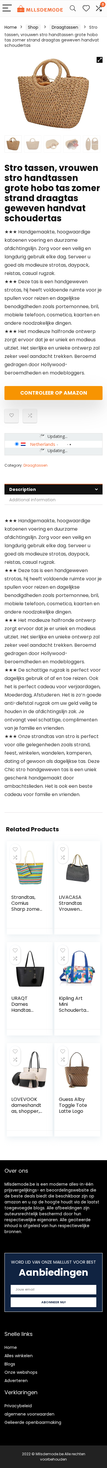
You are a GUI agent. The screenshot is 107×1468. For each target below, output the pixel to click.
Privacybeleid (18, 1406)
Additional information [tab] (32, 500)
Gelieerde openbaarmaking (32, 1422)
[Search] (73, 8)
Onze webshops (20, 1372)
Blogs (9, 1364)
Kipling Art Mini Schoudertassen (75, 1007)
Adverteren (16, 1381)
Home (10, 27)
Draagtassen (65, 27)
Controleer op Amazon (53, 392)
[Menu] (7, 8)
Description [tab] (22, 489)
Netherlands (42, 444)
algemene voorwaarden (29, 1414)
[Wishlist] (86, 8)
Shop (33, 27)
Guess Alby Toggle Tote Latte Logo (73, 1105)
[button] (100, 60)
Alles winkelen (18, 1356)
